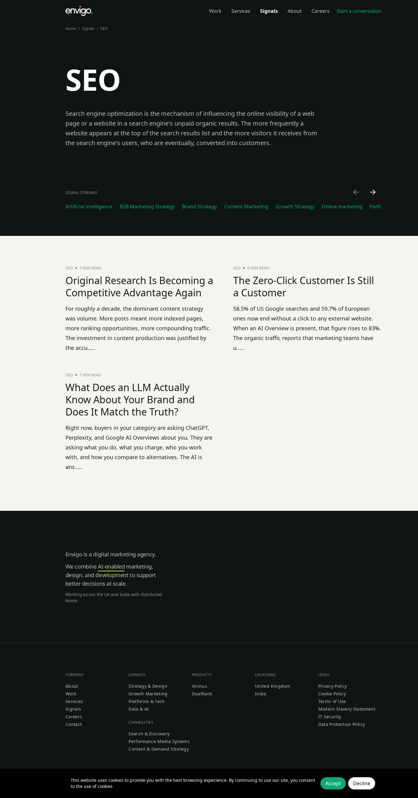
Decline (361, 783)
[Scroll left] (356, 192)
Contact (73, 724)
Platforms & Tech (147, 701)
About (71, 686)
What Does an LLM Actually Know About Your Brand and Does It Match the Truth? (130, 399)
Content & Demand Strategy (159, 749)
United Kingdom (272, 686)
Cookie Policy (332, 694)
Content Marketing (246, 206)
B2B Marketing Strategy (147, 206)
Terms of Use (332, 701)
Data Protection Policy (341, 724)
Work (70, 694)
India (260, 694)
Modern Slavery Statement (346, 709)
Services (74, 701)
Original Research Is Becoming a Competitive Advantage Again (139, 286)
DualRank (202, 694)
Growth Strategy (295, 206)
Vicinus (199, 686)
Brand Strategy (199, 206)
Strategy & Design (148, 686)
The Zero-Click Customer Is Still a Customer (303, 286)
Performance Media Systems (159, 741)
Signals (88, 28)
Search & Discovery (149, 734)
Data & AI (139, 709)
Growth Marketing (148, 694)
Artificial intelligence (88, 206)
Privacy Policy (332, 686)
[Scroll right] (373, 192)
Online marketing (342, 206)
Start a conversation (359, 11)
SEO (103, 28)
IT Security (329, 716)
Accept (333, 783)
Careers (73, 716)
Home (70, 28)
